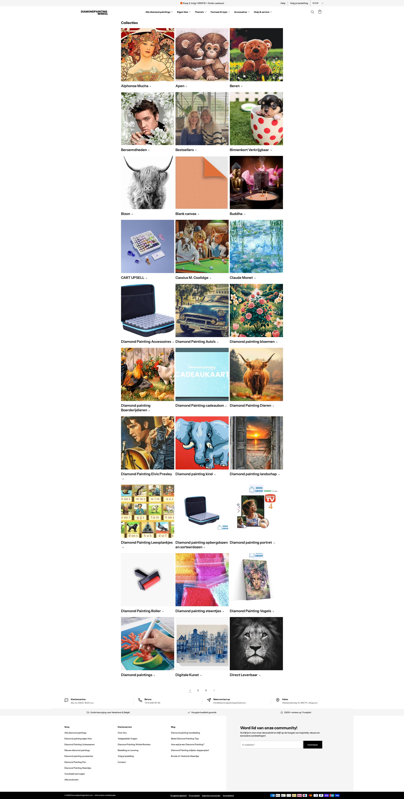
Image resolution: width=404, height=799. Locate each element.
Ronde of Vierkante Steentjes (185, 756)
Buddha (236, 214)
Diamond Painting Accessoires (146, 341)
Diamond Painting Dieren (250, 405)
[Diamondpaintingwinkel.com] (94, 12)
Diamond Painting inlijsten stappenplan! (190, 750)
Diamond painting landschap (253, 474)
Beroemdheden (134, 150)
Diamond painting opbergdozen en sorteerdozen (201, 544)
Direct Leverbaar (244, 675)
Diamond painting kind (194, 474)
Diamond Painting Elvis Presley (146, 474)
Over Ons (122, 732)
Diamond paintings (136, 675)
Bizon (125, 214)
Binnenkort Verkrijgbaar (249, 150)
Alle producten (71, 779)
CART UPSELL (132, 278)
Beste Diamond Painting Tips (185, 738)
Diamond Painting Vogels (250, 611)
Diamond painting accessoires (78, 756)
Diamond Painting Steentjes (77, 768)
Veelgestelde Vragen (127, 738)
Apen (179, 86)
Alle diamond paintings (75, 732)
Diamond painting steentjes (198, 611)
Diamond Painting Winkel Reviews (134, 744)
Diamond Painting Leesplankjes (147, 542)
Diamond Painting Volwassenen (79, 744)
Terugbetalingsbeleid (178, 796)
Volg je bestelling (299, 3)
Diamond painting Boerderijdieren (136, 407)
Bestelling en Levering (128, 750)
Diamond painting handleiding (185, 732)
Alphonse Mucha (134, 86)
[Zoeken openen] (312, 12)
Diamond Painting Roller (141, 611)
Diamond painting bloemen (252, 341)
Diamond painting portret (251, 542)
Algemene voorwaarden (211, 796)
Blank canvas (185, 214)
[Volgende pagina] (214, 690)
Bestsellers (184, 150)
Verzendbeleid (228, 796)
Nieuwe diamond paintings (77, 750)
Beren (235, 86)
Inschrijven (313, 744)
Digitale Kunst (187, 675)
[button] (319, 12)
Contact (122, 762)
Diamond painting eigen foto (78, 738)
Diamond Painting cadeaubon (199, 405)
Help (283, 3)
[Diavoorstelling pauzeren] (245, 3)
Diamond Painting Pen (75, 762)
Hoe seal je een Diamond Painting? (187, 744)
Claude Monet (241, 278)
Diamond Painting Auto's (195, 341)
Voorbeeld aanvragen (74, 773)
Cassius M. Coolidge (191, 278)
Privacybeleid (194, 796)
